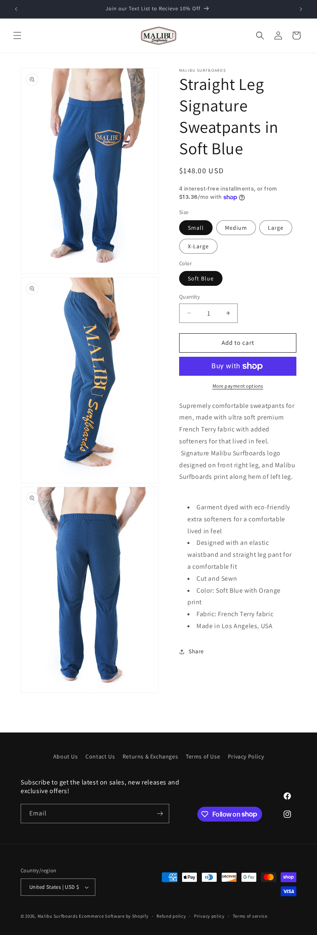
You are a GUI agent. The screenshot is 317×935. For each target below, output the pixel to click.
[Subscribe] (160, 813)
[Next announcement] (301, 9)
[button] (17, 35)
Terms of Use (203, 756)
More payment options (238, 386)
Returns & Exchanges (150, 756)
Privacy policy (209, 916)
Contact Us (100, 756)
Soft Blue (201, 278)
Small (196, 227)
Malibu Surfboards (58, 916)
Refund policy (171, 916)
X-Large (198, 246)
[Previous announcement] (16, 9)
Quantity (189, 296)
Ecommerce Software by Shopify (113, 916)
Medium (236, 227)
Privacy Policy (246, 756)
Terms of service (250, 916)
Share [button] (196, 651)
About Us (65, 756)
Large (276, 227)
